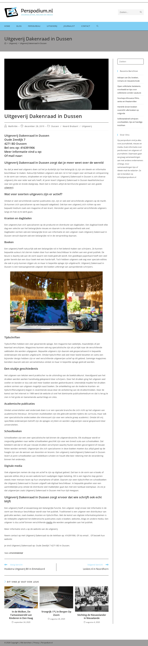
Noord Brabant (70, 126)
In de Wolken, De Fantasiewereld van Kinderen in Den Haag (21, 615)
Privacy (36, 642)
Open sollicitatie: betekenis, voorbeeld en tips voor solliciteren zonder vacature (129, 89)
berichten (28, 642)
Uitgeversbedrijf (16, 553)
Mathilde (13, 126)
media (49, 522)
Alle (22, 642)
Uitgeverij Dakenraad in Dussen (33, 43)
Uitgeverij (87, 126)
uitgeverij (8, 187)
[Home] (5, 43)
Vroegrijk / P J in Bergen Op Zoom (56, 613)
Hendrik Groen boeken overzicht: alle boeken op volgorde (128, 110)
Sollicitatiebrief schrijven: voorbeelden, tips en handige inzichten (129, 122)
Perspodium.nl (47, 642)
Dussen (55, 126)
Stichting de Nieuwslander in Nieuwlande (91, 616)
